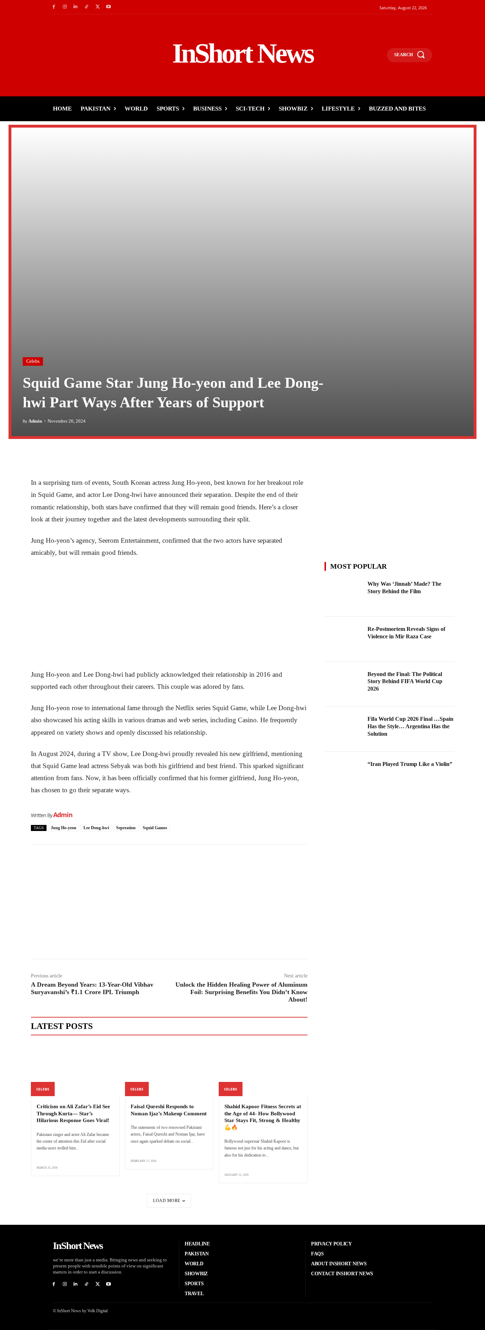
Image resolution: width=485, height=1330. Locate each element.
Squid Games (155, 827)
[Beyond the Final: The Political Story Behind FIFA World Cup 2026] (344, 684)
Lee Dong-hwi (96, 827)
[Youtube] (108, 7)
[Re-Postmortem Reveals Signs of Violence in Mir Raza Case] (344, 639)
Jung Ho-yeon (63, 827)
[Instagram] (65, 7)
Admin (35, 421)
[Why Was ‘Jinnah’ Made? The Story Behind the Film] (344, 594)
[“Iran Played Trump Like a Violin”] (344, 774)
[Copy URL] (103, 459)
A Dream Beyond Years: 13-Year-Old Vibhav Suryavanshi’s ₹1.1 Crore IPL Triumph (92, 988)
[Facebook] (54, 7)
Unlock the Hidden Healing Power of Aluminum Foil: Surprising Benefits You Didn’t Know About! (241, 992)
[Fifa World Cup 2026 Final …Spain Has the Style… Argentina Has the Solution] (344, 729)
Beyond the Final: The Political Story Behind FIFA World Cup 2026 (404, 681)
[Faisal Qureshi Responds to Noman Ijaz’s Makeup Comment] (169, 1069)
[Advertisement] (169, 903)
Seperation (126, 827)
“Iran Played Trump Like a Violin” (409, 764)
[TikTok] (86, 7)
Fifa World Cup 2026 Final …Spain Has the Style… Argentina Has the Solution (410, 726)
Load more (166, 1200)
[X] (97, 7)
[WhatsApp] (71, 459)
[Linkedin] (76, 7)
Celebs (32, 361)
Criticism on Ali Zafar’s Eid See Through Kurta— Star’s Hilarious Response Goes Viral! (73, 1113)
